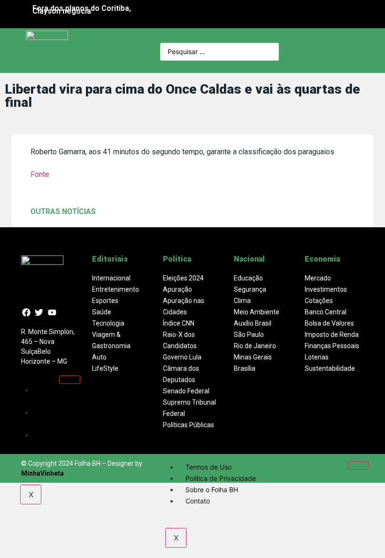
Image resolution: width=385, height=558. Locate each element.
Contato (197, 501)
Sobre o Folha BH (48, 440)
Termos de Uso (53, 395)
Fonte (40, 174)
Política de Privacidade (52, 418)
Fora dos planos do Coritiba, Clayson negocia (81, 10)
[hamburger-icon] (69, 379)
